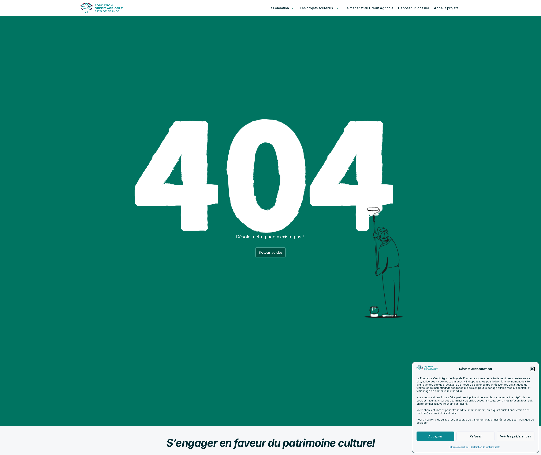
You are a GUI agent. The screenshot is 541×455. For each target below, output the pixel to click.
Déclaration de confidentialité (485, 447)
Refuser (476, 436)
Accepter (435, 436)
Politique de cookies (458, 447)
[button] (532, 369)
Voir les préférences (515, 436)
